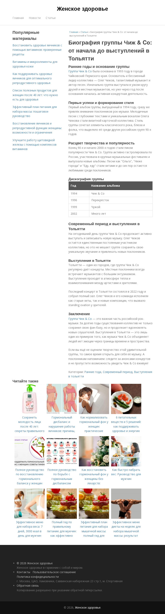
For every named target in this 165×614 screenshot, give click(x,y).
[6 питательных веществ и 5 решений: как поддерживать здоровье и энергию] (126, 413)
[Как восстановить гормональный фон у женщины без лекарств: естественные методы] (94, 465)
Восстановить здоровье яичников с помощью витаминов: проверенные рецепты (37, 49)
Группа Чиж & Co (80, 71)
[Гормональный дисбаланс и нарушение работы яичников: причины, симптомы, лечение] (62, 413)
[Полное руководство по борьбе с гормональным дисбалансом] (62, 465)
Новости (35, 18)
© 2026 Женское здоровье (35, 563)
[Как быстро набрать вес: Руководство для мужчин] (126, 465)
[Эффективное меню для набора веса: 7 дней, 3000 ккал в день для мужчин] (29, 518)
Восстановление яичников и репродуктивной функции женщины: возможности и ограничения (37, 127)
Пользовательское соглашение (54, 572)
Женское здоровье (82, 8)
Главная (18, 18)
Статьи (51, 18)
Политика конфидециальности (38, 577)
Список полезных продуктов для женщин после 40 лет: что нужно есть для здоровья (35, 94)
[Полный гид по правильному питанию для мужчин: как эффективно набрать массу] (62, 518)
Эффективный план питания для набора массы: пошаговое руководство (34, 111)
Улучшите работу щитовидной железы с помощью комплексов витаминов (34, 144)
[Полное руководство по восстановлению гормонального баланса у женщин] (29, 465)
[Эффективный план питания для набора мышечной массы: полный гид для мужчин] (94, 518)
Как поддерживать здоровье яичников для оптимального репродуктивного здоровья (32, 78)
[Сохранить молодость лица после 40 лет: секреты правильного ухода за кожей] (29, 413)
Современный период (117, 372)
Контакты (23, 572)
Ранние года (92, 372)
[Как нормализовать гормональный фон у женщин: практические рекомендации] (94, 413)
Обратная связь (28, 585)
